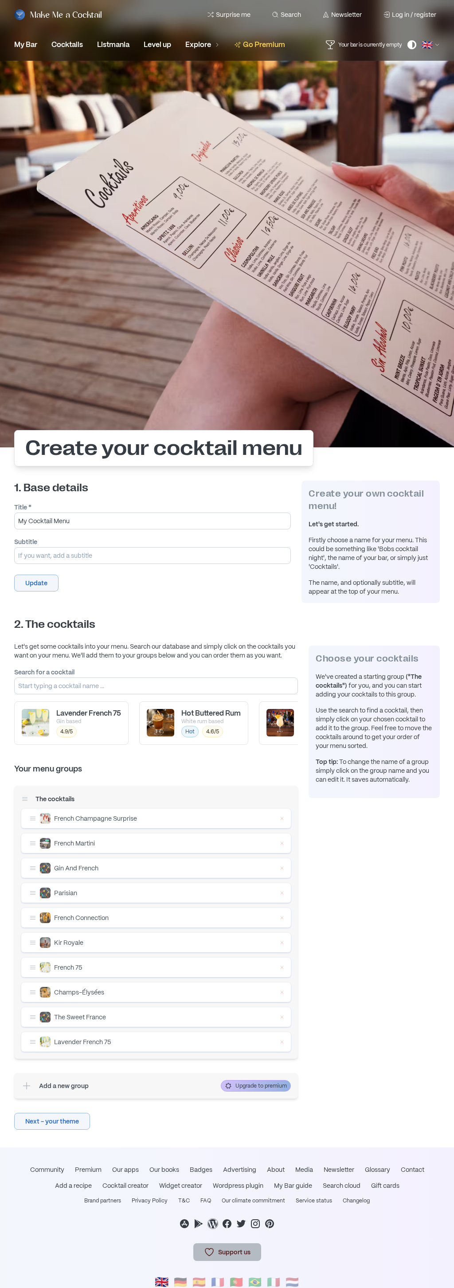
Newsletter (346, 15)
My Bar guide (293, 1186)
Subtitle (25, 542)
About (276, 1170)
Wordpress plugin (238, 1186)
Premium (88, 1170)
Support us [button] (234, 1252)
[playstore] (198, 1223)
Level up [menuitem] (157, 44)
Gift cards (385, 1186)
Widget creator (180, 1186)
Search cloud (341, 1186)
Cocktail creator (125, 1186)
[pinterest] (269, 1223)
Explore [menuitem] (198, 44)
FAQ (205, 1200)
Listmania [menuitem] (113, 44)
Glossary (377, 1170)
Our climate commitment (253, 1200)
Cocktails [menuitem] (67, 44)
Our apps (125, 1170)
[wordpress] (212, 1223)
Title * (22, 507)
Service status (314, 1200)
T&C (184, 1200)
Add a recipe (73, 1186)
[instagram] (255, 1223)
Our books (164, 1170)
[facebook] (227, 1223)
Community (47, 1170)
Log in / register (414, 15)
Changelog (356, 1200)
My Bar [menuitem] (25, 44)
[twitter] (241, 1223)
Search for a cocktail (44, 672)
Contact (412, 1170)
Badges (201, 1170)
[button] (36, 583)
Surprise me (233, 15)
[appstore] (184, 1223)
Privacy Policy (150, 1200)
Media (304, 1170)
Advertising (239, 1170)
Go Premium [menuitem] (264, 44)
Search (291, 15)
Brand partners (102, 1200)
